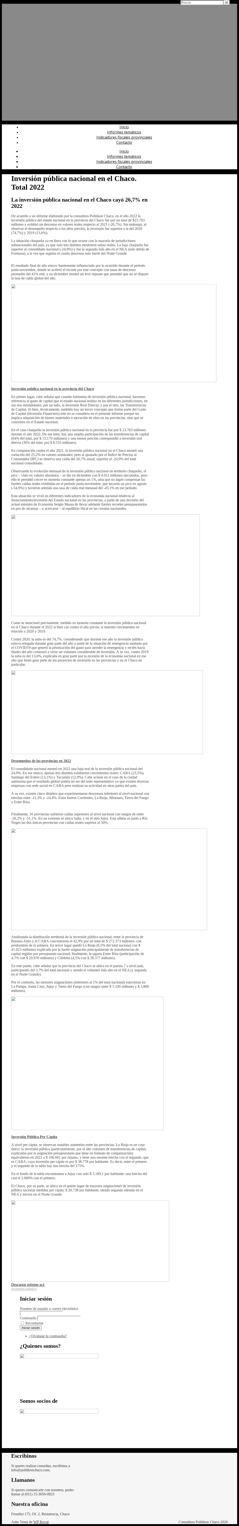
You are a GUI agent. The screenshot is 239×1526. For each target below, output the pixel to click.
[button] (27, 1285)
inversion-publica (24, 1289)
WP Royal (41, 1522)
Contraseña (28, 1318)
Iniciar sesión (31, 1328)
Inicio (124, 127)
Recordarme (34, 1323)
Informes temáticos (124, 132)
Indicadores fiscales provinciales (124, 137)
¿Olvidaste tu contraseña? (48, 1336)
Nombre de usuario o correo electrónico (49, 1309)
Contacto (124, 142)
